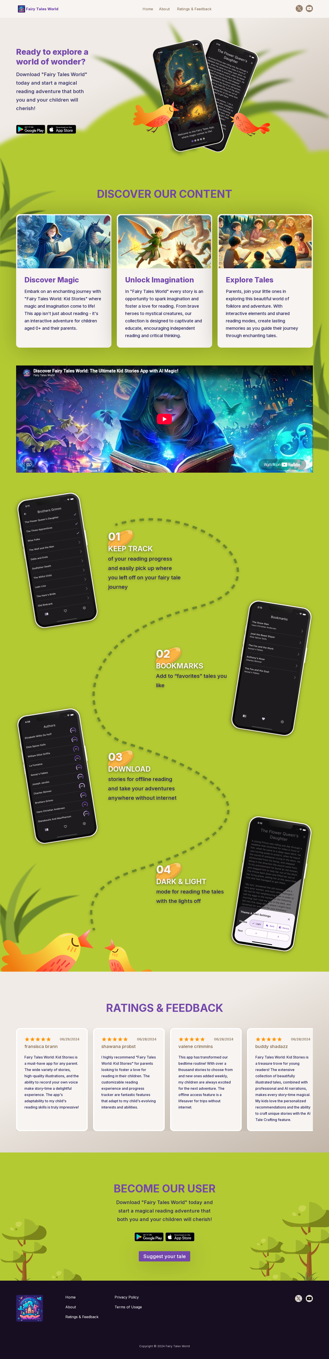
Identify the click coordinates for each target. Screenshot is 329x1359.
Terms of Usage (128, 1307)
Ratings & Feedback (194, 9)
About (164, 9)
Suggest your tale (164, 1256)
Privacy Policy (127, 1297)
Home (148, 9)
